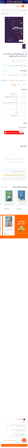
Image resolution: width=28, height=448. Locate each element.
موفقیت (21, 80)
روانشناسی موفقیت (4, 80)
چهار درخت (25, 51)
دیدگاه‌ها (14, 84)
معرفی (19, 84)
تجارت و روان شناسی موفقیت (16, 60)
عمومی (17, 80)
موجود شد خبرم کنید (13, 445)
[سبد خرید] (4, 6)
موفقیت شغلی (11, 80)
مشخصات (24, 84)
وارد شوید (6, 175)
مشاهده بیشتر (4, 187)
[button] (2, 198)
